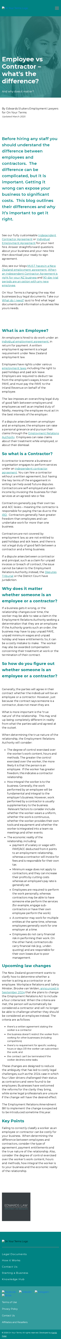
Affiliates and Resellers (14, 1322)
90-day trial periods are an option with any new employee (30, 281)
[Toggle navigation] (56, 8)
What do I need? (13, 300)
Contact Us (8, 1315)
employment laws (14, 368)
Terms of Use (9, 1302)
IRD (4, 514)
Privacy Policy (10, 1308)
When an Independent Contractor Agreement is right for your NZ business (30, 273)
